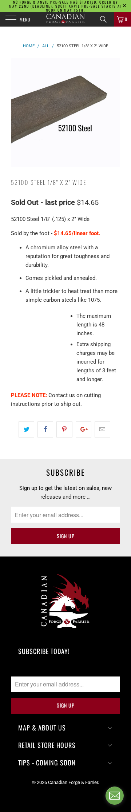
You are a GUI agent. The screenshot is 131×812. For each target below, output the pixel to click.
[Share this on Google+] (83, 429)
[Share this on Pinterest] (64, 429)
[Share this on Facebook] (45, 429)
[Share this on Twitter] (26, 429)
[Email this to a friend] (102, 429)
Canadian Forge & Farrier (73, 782)
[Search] (105, 19)
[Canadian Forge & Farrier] (65, 19)
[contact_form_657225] (115, 796)
